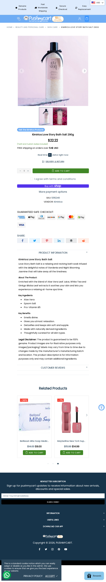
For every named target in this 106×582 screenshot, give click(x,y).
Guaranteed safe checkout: (35, 212)
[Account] (79, 18)
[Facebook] (40, 549)
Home (10, 27)
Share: (21, 235)
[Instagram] (52, 549)
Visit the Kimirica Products (30, 129)
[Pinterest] (59, 549)
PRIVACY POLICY (33, 576)
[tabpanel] (34, 429)
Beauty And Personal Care (30, 27)
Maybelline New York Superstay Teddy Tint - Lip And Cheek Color (72, 441)
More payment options (53, 191)
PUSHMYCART (44, 19)
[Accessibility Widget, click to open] (101, 407)
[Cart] (87, 19)
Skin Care (52, 27)
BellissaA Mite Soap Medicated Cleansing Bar (34, 441)
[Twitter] (46, 549)
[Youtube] (65, 549)
